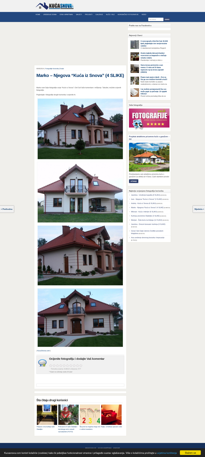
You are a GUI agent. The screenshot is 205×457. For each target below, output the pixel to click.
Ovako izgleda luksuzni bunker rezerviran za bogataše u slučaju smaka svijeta (153, 55)
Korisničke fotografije (128, 14)
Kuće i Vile (110, 14)
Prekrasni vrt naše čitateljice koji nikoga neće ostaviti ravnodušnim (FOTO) (67, 429)
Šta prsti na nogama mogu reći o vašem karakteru (90, 428)
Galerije (99, 14)
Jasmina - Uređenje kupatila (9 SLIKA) (145, 195)
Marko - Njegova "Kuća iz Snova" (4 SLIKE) (147, 208)
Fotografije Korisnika (52, 68)
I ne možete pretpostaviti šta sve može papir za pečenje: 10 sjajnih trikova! (154, 91)
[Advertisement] (80, 44)
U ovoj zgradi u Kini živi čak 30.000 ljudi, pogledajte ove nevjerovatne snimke (154, 43)
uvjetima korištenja (167, 452)
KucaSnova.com (43, 351)
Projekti (88, 14)
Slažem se (190, 452)
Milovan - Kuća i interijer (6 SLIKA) (144, 212)
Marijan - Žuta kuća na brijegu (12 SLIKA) (146, 220)
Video (144, 14)
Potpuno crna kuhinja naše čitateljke (46, 428)
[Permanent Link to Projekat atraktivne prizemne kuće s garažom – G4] (149, 157)
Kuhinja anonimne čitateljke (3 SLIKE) (145, 216)
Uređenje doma (49, 14)
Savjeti (79, 14)
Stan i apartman (66, 14)
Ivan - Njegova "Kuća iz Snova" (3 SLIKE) (146, 199)
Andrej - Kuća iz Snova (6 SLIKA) (143, 203)
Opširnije (134, 181)
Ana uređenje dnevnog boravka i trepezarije (147, 238)
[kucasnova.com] (54, 11)
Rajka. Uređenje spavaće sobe (111, 427)
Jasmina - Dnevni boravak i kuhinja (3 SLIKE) (148, 224)
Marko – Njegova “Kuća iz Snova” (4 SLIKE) (80, 75)
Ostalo (61, 68)
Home (38, 14)
